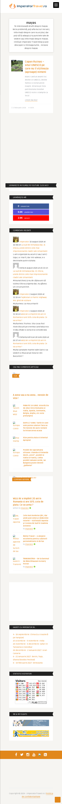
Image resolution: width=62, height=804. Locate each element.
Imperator (24, 241)
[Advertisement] (31, 148)
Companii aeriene (21, 479)
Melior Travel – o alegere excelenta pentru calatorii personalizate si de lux (35, 538)
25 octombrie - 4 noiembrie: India (28, 641)
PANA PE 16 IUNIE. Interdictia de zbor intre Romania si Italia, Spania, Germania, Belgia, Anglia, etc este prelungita (36, 410)
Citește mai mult (31, 100)
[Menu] (56, 5)
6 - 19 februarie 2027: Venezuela (28, 663)
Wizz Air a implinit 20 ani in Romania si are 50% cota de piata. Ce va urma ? (30, 317)
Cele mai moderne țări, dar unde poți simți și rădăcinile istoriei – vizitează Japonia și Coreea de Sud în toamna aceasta (35, 520)
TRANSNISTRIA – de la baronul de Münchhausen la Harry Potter (36, 561)
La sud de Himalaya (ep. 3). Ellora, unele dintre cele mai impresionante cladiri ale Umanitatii (30, 248)
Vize (15, 376)
